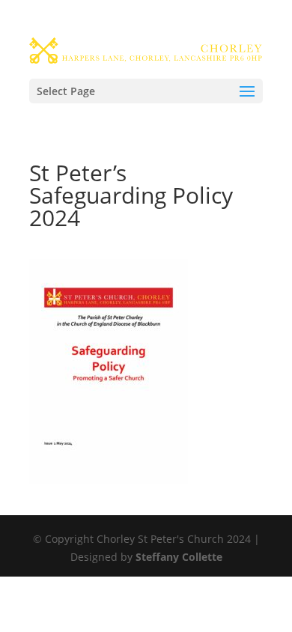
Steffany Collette (179, 557)
